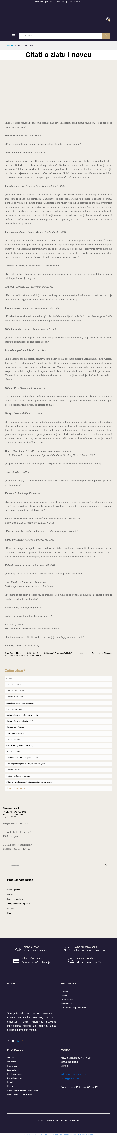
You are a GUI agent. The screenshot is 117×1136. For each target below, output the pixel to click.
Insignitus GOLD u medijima (19, 1094)
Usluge (10, 1086)
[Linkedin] (17, 1041)
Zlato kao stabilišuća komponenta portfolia (23, 758)
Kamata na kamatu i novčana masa (20, 703)
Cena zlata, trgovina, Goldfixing (19, 745)
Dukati (10, 894)
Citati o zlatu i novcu (15, 788)
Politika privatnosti (15, 1074)
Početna (11, 45)
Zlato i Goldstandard (14, 697)
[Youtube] (13, 1041)
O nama (64, 991)
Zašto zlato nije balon (15, 733)
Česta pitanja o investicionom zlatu (22, 1090)
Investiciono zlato (15, 899)
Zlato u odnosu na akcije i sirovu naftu (22, 715)
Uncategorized (13, 890)
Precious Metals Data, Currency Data (38, 1135)
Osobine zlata (11, 678)
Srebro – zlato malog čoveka (18, 776)
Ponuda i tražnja (13, 739)
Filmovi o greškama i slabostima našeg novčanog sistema (29, 782)
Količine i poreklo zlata (15, 685)
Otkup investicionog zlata (18, 903)
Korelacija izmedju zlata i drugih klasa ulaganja (25, 764)
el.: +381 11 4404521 (74, 1074)
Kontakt (64, 995)
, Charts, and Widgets (61, 1135)
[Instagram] (22, 1041)
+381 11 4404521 (76, 2)
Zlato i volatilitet (13, 770)
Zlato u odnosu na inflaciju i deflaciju (21, 721)
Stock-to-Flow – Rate (15, 691)
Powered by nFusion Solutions (81, 1135)
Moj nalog (11, 1062)
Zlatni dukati (66, 1004)
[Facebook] (8, 1041)
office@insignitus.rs (72, 1078)
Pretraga (106, 36)
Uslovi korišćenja (14, 1078)
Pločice (10, 908)
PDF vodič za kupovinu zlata (73, 1008)
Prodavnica (12, 1066)
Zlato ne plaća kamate (15, 727)
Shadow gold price (14, 709)
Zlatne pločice (67, 999)
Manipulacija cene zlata (15, 751)
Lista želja (11, 1070)
